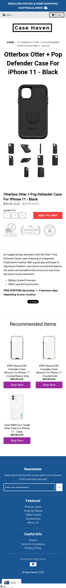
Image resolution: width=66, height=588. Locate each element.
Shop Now (17, 385)
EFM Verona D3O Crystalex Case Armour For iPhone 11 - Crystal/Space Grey (17, 371)
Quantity (10, 210)
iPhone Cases (33, 506)
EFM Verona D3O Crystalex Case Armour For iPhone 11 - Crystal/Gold (49, 371)
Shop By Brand (33, 510)
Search (33, 540)
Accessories (33, 518)
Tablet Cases (33, 514)
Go (59, 487)
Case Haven (32, 28)
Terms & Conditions (33, 544)
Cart (58, 15)
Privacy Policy (33, 548)
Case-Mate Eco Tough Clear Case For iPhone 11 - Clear (17, 428)
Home (10, 42)
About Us (33, 522)
